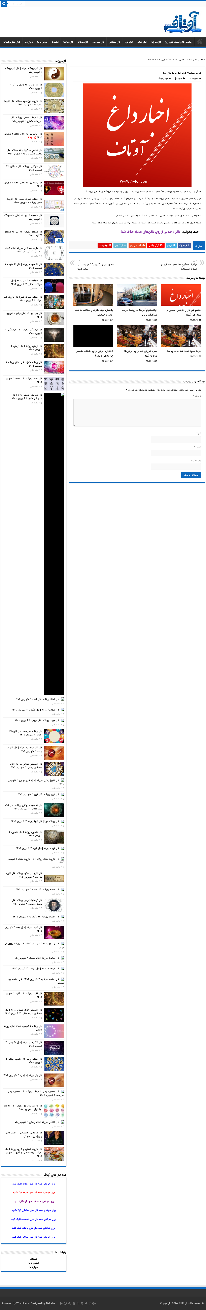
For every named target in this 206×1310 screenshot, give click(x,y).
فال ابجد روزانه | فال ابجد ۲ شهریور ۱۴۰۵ (23, 929)
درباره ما (29, 42)
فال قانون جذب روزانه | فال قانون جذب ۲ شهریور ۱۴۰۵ (24, 749)
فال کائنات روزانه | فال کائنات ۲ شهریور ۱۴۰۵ (36, 917)
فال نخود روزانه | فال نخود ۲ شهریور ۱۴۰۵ (23, 380)
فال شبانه (142, 42)
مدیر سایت (193, 78)
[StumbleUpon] (70, 1303)
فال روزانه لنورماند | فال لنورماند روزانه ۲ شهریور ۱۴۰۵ (25, 733)
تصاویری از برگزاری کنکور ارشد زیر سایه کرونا (95, 265)
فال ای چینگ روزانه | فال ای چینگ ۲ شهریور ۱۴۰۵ (23, 70)
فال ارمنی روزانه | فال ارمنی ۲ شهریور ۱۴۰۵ (26, 348)
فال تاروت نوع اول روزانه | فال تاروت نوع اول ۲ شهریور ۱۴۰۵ (23, 1108)
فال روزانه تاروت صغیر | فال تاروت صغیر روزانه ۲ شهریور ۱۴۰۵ (24, 201)
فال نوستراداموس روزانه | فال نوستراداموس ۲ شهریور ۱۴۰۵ (26, 902)
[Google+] (94, 1303)
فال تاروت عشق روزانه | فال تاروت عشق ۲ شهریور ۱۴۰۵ (36, 861)
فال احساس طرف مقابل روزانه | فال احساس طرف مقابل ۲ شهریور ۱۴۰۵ (23, 1012)
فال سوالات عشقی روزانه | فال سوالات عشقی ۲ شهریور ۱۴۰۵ (26, 283)
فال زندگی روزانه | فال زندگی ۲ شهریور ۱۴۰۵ (36, 1122)
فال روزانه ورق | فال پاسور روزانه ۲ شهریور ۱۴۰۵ (24, 1061)
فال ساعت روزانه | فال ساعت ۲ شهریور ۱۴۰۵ (36, 958)
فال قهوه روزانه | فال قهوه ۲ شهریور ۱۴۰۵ (37, 848)
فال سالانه (68, 42)
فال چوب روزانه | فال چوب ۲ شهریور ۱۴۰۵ (37, 720)
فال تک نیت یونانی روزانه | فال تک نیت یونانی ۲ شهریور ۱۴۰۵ (23, 807)
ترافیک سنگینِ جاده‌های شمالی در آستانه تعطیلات (179, 265)
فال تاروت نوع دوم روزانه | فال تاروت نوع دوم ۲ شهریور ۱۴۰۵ (23, 103)
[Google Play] (61, 1303)
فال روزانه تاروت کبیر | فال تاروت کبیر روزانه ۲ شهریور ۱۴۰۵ (22, 299)
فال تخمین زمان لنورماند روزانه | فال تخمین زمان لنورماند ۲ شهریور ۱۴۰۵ (35, 1093)
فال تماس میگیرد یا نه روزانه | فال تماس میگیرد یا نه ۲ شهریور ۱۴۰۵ (24, 152)
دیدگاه (197, 396)
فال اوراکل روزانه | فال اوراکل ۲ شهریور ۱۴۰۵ (25, 87)
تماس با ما (42, 42)
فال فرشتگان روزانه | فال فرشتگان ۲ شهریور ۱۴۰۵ (23, 332)
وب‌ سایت (196, 460)
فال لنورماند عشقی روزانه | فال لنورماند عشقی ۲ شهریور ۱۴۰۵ (26, 119)
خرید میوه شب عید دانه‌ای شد (184, 351)
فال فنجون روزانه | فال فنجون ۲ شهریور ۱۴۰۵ (25, 834)
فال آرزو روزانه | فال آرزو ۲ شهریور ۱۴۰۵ (38, 794)
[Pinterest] (82, 1303)
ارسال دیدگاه (163, 78)
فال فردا (129, 42)
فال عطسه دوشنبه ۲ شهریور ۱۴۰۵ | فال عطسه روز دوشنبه (36, 981)
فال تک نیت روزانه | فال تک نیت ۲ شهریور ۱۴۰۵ (23, 266)
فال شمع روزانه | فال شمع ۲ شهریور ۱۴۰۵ (37, 889)
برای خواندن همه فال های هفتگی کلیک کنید (34, 1210)
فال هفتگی (114, 42)
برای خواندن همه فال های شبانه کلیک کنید (34, 1193)
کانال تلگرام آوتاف (11, 42)
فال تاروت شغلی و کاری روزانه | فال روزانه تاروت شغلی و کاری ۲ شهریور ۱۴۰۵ (23, 1153)
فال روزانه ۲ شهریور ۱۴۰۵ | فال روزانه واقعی (23, 1028)
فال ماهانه (82, 42)
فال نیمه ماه (98, 42)
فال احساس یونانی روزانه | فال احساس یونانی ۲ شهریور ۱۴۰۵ (26, 766)
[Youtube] (74, 1303)
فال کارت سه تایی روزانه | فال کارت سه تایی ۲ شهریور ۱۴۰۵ (23, 250)
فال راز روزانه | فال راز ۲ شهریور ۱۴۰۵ (22, 1075)
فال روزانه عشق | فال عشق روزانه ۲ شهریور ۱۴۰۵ (24, 364)
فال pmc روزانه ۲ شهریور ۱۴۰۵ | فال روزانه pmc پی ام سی (34, 946)
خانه (203, 60)
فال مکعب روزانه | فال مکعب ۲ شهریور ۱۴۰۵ (35, 710)
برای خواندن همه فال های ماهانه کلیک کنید (33, 1228)
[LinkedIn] (78, 1303)
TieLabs (50, 1303)
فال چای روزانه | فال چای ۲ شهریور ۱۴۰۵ (24, 315)
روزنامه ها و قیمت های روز (178, 42)
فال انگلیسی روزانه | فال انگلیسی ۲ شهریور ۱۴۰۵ (23, 1044)
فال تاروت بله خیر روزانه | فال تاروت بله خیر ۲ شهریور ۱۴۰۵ (23, 875)
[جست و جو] (4, 4)
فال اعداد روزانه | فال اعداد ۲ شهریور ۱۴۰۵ (37, 699)
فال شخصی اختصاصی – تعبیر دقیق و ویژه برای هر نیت (23, 1135)
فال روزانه (156, 42)
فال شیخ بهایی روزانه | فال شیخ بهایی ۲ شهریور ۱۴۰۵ (36, 782)
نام (198, 433)
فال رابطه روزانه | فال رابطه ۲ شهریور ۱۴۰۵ (23, 185)
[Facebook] (90, 1303)
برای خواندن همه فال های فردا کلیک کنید (33, 1202)
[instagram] (65, 1303)
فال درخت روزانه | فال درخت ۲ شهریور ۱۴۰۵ (35, 969)
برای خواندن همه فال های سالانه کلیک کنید (33, 1237)
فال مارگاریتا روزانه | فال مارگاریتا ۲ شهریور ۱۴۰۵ (24, 168)
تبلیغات (55, 42)
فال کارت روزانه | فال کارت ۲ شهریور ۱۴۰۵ (23, 995)
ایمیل (197, 447)
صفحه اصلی (200, 41)
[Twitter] (86, 1303)
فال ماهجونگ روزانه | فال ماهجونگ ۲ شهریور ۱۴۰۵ (23, 217)
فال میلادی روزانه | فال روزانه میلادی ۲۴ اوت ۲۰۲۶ (23, 234)
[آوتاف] (183, 22)
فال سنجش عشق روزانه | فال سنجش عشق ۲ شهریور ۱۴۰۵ (27, 397)
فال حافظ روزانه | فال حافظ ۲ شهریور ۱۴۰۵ (23, 136)
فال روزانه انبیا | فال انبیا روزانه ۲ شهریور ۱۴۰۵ (35, 821)
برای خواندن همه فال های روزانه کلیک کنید (33, 1184)
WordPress (22, 1303)
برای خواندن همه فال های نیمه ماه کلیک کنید (33, 1219)
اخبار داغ (193, 60)
